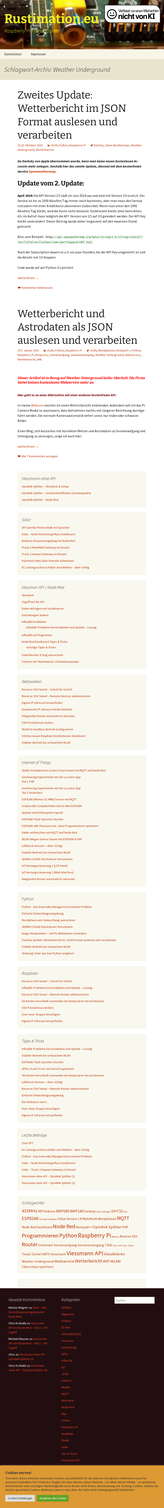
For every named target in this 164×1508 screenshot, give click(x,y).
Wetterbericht (45, 150)
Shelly (65, 1440)
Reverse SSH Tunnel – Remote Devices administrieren (56, 696)
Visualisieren (114, 1253)
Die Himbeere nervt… (35, 1102)
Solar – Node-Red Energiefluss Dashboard (48, 534)
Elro (125, 1211)
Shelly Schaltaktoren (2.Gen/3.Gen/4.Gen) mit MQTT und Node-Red (64, 770)
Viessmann (58, 1254)
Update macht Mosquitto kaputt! (42, 813)
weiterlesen (28, 278)
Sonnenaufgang (59, 355)
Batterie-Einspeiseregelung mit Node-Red (48, 541)
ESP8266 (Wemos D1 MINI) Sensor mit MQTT (49, 799)
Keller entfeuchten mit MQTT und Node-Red (49, 832)
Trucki (26, 1254)
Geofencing (69, 1347)
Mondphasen (106, 350)
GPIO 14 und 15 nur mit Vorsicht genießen (48, 1069)
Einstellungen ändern (35, 615)
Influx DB (67, 1361)
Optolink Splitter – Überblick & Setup (45, 486)
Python (63, 145)
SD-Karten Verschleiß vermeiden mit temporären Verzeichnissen (63, 1001)
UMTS (46, 1254)
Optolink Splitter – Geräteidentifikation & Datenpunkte (56, 493)
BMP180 (76, 1211)
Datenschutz (13, 54)
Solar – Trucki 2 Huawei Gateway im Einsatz (49, 1170)
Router (30, 1244)
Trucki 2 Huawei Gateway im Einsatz (44, 554)
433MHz (29, 1211)
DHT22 (117, 1211)
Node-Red (68, 1407)
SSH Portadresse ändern (37, 723)
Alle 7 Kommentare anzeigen (39, 456)
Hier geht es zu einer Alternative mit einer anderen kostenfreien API (67, 395)
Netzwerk (68, 1400)
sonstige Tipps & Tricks (41, 647)
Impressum (38, 54)
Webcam (37, 405)
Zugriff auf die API (33, 602)
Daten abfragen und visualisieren (43, 608)
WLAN (116, 1261)
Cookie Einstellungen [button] (20, 1498)
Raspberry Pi (77, 145)
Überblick (28, 595)
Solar (65, 1447)
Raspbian (67, 1434)
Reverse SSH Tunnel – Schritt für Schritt (47, 689)
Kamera (66, 1380)
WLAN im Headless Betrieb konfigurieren (47, 729)
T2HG (108, 1245)
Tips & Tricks (70, 1454)
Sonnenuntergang (82, 355)
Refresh (115, 1236)
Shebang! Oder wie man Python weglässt (48, 953)
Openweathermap (42, 171)
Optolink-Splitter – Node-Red (40, 500)
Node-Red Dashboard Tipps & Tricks (44, 642)
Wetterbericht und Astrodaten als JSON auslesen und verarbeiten (77, 327)
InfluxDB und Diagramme (37, 635)
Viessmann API (85, 1253)
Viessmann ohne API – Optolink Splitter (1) (48, 1176)
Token (131, 1245)
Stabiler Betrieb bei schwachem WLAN (46, 742)
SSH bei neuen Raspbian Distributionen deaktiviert (54, 736)
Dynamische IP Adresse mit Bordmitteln (47, 709)
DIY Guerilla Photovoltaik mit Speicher (46, 527)
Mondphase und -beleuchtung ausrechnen (48, 920)
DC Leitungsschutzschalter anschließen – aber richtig (55, 567)
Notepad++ (123, 350)
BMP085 (62, 1211)
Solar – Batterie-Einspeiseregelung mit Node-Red (28, 1312)
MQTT (123, 1218)
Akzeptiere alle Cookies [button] (53, 1498)
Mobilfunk (90, 1219)
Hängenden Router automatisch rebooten (48, 716)
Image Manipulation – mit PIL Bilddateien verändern (54, 933)
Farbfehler (52, 1219)
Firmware (67, 1341)
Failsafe (43, 1219)
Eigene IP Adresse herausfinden (42, 703)
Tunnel (36, 1254)
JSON (53, 145)
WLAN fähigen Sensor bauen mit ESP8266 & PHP (52, 839)
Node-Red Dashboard (37, 1227)
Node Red (64, 1226)
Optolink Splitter (107, 1226)
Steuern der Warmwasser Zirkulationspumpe (50, 662)
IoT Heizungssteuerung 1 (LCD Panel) (45, 866)
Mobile (66, 1387)
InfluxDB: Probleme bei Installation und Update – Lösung (61, 627)
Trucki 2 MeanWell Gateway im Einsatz (46, 547)
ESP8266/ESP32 (71, 1334)
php (64, 1414)
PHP (125, 1227)
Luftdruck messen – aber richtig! (42, 846)
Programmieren (40, 1235)
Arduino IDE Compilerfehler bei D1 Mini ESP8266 (52, 806)
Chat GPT (27, 1143)
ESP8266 (30, 1218)
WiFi (106, 1261)
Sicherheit (45, 1245)
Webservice (133, 355)
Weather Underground (109, 355)
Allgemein (68, 1314)
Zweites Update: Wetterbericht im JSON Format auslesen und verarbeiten (69, 940)
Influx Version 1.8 (70, 1219)
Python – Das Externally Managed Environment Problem (57, 907)
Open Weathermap (117, 145)
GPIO (65, 1354)
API (41, 1211)
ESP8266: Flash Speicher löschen (42, 819)
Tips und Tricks (120, 1245)
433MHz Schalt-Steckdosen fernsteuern (47, 859)
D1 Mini (66, 1327)
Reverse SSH (128, 1236)
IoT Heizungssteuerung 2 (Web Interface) (48, 872)
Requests (41, 355)
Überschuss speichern (37, 1267)
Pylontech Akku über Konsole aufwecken (48, 561)
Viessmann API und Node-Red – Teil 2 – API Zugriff (28, 1327)
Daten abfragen (103, 1211)
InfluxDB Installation (34, 622)
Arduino (49, 1211)
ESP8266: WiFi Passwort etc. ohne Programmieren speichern (60, 826)
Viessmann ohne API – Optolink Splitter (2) (48, 1183)
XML (39, 359)
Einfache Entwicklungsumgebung (43, 913)
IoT (63, 1367)
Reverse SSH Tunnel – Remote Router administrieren (55, 994)
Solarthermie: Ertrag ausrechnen (42, 655)
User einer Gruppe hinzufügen (41, 1014)
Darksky (99, 145)
